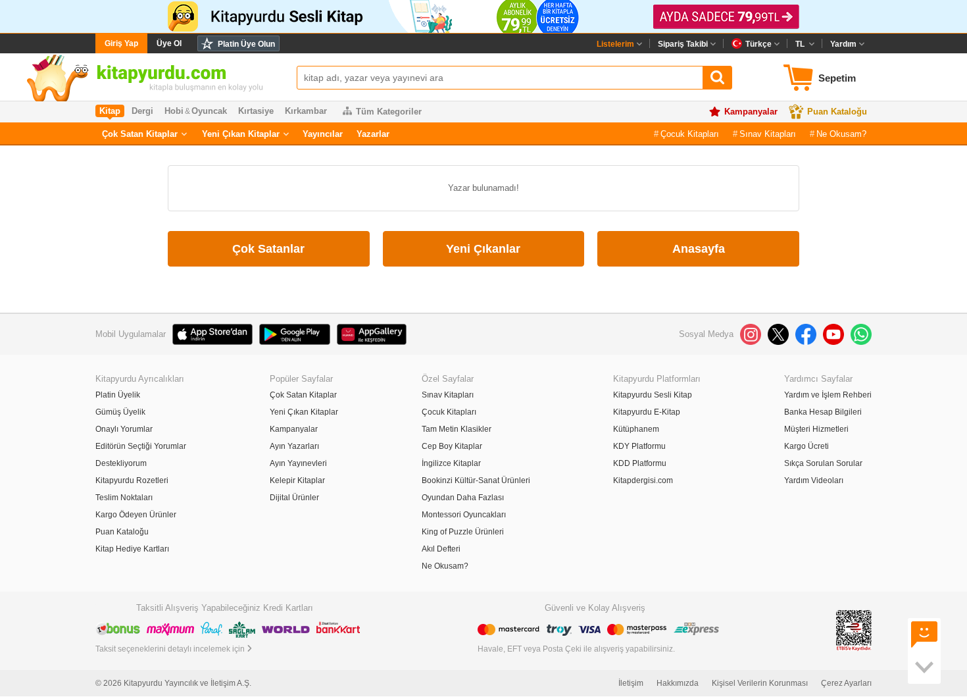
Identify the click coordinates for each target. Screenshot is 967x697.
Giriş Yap (121, 43)
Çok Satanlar (268, 248)
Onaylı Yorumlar (124, 429)
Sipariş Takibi (683, 44)
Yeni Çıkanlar (483, 248)
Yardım (843, 44)
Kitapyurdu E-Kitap (646, 412)
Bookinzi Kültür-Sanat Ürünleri (476, 480)
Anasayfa (698, 248)
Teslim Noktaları (124, 497)
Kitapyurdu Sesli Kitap (652, 395)
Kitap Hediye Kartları (132, 549)
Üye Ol (169, 43)
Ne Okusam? (841, 134)
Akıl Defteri (441, 549)
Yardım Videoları (813, 480)
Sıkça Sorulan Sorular (823, 463)
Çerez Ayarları (846, 683)
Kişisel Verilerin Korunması (760, 683)
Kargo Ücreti (806, 446)
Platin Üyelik (117, 395)
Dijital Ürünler (294, 497)
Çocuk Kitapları (689, 134)
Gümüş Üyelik (120, 412)
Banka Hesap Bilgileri (823, 412)
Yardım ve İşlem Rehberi (828, 395)
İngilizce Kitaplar (451, 463)
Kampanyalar (751, 111)
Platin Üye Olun (246, 44)
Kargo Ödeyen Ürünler (135, 514)
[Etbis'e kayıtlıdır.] (854, 630)
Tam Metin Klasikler (456, 429)
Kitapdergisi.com (643, 480)
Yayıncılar (323, 134)
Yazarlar (373, 134)
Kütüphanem (636, 429)
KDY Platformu (639, 446)
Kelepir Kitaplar (297, 480)
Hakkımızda (678, 683)
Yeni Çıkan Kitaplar (241, 134)
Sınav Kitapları (767, 134)
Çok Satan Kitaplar (140, 134)
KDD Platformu (639, 463)
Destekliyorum (121, 463)
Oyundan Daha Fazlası (463, 497)
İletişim (630, 683)
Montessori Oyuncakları (464, 514)
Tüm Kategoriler (389, 111)
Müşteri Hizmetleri (816, 429)
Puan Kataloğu (837, 111)
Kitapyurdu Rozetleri (131, 480)
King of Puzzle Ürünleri (463, 531)
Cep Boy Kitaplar (452, 446)
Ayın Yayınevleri (298, 463)
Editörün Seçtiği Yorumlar (140, 446)
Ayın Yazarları (294, 446)
